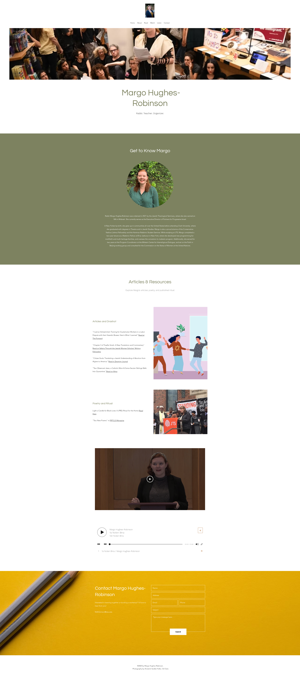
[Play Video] (150, 479)
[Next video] (200, 479)
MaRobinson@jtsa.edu (103, 612)
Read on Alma (111, 371)
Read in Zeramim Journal (118, 361)
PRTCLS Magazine (117, 420)
